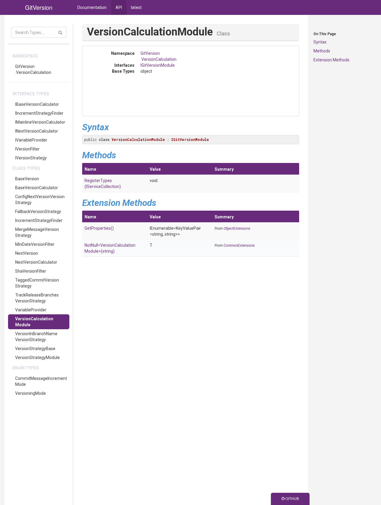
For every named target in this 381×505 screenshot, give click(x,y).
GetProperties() (99, 228)
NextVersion (26, 253)
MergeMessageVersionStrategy (37, 232)
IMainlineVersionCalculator (40, 122)
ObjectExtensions (237, 228)
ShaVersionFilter (30, 271)
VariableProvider (30, 309)
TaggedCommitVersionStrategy (37, 283)
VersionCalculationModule (34, 321)
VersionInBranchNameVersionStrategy (36, 336)
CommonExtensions (239, 245)
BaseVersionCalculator (36, 187)
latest (136, 7)
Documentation (92, 7)
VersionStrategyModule (37, 357)
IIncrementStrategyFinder (39, 113)
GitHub (292, 499)
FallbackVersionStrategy (38, 211)
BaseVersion (27, 178)
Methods (321, 51)
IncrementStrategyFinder (39, 220)
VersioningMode (30, 393)
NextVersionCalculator (36, 262)
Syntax (320, 42)
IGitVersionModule (157, 65)
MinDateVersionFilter (34, 244)
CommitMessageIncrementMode (41, 381)
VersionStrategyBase (35, 348)
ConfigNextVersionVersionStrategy (40, 199)
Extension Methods (331, 60)
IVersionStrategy (31, 158)
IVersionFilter (27, 149)
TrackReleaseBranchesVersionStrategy (37, 298)
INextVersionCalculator (36, 131)
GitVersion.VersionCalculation (33, 69)
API (118, 7)
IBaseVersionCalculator (37, 104)
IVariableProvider (31, 140)
